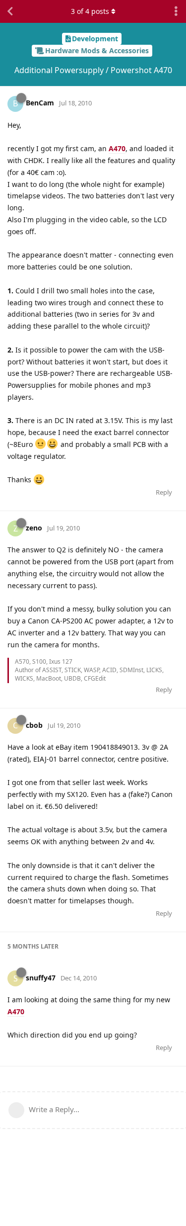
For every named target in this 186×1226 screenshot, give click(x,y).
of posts (90, 11)
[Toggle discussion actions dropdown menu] (176, 11)
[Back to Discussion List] (10, 11)
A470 (117, 148)
